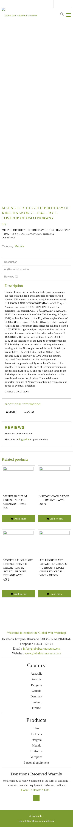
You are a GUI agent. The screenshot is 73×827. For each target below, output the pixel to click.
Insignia (36, 740)
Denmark (36, 696)
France (36, 708)
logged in (24, 439)
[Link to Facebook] (57, 4)
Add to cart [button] (56, 518)
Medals (19, 246)
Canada (36, 690)
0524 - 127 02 (44, 644)
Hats (36, 728)
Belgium (36, 685)
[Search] (61, 15)
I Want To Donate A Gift (35, 789)
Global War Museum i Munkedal (36, 821)
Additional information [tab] (16, 269)
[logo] (36, 15)
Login (69, 4)
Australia (36, 673)
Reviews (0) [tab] (11, 276)
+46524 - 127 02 (66, 4)
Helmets (36, 734)
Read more (20, 518)
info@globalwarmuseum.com (62, 4)
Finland (36, 702)
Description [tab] (10, 261)
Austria (36, 679)
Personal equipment (36, 762)
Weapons (36, 757)
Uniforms (36, 751)
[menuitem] (61, 15)
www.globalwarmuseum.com (43, 653)
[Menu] (67, 15)
